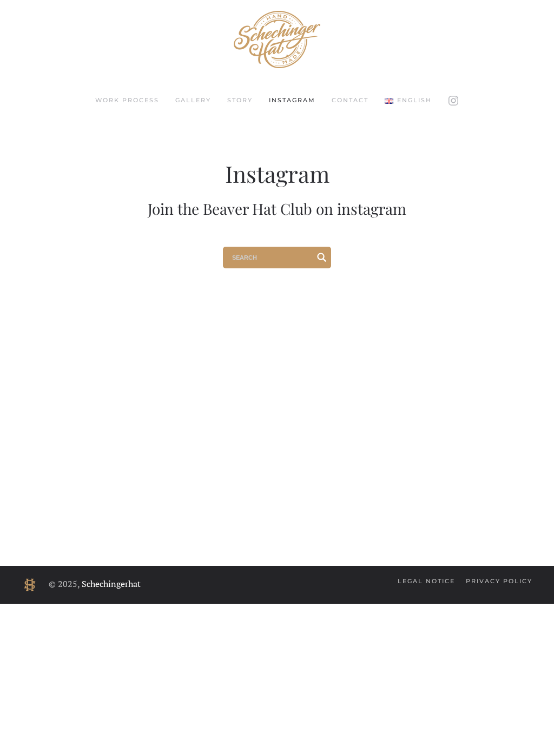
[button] (408, 100)
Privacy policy (499, 581)
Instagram (292, 100)
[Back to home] (277, 39)
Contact (350, 100)
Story (240, 100)
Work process (127, 100)
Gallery (193, 100)
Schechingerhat (111, 584)
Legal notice (426, 581)
